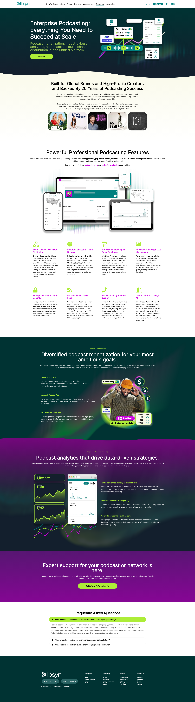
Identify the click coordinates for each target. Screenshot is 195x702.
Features (77, 4)
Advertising (110, 4)
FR (170, 4)
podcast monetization (110, 165)
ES (174, 4)
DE (172, 4)
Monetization (88, 4)
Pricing (69, 4)
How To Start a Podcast (55, 4)
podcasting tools (91, 165)
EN (167, 4)
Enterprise (100, 4)
